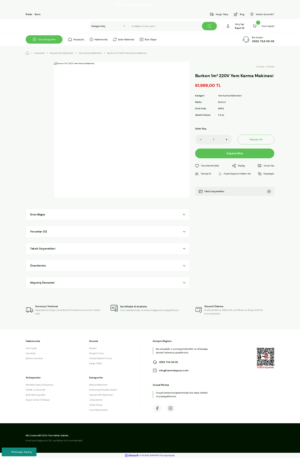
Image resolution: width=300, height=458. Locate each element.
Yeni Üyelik (31, 348)
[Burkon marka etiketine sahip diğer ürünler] (203, 67)
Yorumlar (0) (38, 231)
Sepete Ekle (235, 153)
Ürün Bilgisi (37, 214)
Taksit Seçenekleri (42, 248)
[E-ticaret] (149, 455)
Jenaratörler (96, 399)
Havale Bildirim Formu (100, 358)
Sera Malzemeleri (98, 409)
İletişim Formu (96, 353)
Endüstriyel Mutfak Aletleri (103, 389)
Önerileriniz (38, 265)
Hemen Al (255, 139)
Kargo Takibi (95, 363)
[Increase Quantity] (229, 139)
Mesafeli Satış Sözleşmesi (39, 384)
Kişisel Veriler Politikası (38, 399)
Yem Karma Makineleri (230, 95)
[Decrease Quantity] (198, 139)
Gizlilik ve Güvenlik (35, 389)
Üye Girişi (31, 353)
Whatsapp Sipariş (21, 451)
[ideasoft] (132, 455)
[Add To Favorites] (207, 166)
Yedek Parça (95, 404)
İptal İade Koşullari (35, 394)
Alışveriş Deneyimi (42, 282)
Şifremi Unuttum (34, 358)
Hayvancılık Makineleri (101, 394)
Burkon (222, 102)
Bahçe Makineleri (98, 384)
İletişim (93, 348)
